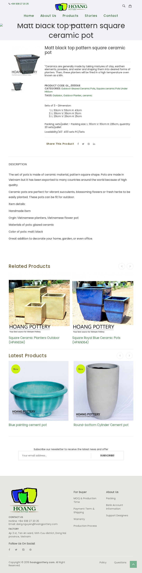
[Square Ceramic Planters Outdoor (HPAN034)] (39, 303)
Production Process (85, 526)
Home (29, 15)
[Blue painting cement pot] (38, 391)
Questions (120, 562)
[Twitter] (83, 144)
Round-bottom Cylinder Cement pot (101, 425)
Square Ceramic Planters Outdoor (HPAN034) (34, 340)
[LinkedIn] (94, 144)
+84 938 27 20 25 (20, 3)
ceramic (87, 95)
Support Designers (117, 515)
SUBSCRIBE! (107, 455)
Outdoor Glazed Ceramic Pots (78, 88)
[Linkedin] (30, 549)
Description (18, 164)
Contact (111, 15)
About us (48, 15)
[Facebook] (78, 144)
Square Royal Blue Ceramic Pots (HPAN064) (96, 340)
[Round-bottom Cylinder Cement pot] (103, 391)
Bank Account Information (114, 506)
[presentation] (121, 266)
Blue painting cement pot (28, 425)
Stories (91, 15)
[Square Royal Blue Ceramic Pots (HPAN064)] (103, 303)
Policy (103, 562)
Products (71, 15)
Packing (111, 498)
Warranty (79, 519)
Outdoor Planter (72, 95)
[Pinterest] (89, 144)
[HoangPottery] (24, 500)
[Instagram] (23, 549)
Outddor (57, 95)
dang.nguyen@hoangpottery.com (37, 524)
